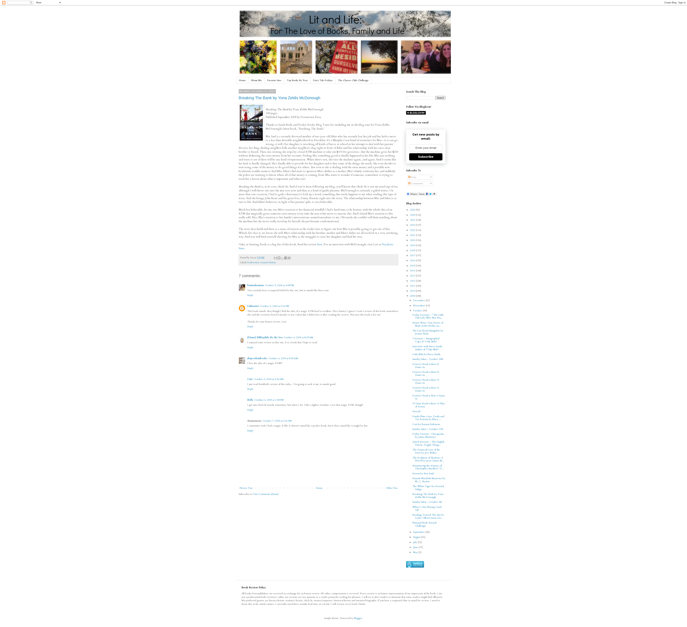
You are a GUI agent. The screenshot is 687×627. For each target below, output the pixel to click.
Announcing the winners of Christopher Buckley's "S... (428, 467)
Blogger (358, 618)
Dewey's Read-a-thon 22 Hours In (425, 365)
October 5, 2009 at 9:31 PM (274, 306)
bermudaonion (255, 285)
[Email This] (275, 258)
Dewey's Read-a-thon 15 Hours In (425, 381)
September (419, 532)
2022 (413, 230)
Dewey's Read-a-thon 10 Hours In (425, 389)
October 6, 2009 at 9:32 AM (269, 379)
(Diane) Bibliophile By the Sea (264, 337)
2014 (413, 270)
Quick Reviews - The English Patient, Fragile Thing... (428, 443)
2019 (413, 245)
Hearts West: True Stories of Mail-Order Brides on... (427, 324)
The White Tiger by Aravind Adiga (428, 487)
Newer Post (246, 488)
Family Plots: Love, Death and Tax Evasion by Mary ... (428, 418)
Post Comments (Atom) (265, 494)
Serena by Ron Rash (423, 473)
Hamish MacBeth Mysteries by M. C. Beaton (428, 480)
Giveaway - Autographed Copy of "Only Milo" (425, 340)
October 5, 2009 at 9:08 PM (279, 285)
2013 (413, 275)
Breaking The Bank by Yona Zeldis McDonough (279, 98)
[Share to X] (282, 258)
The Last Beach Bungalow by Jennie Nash (427, 332)
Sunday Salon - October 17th (427, 429)
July (415, 542)
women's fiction (268, 262)
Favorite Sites (274, 80)
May (415, 552)
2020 (413, 240)
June (416, 547)
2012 (413, 281)
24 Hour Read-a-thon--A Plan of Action (428, 405)
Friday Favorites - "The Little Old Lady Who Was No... (428, 316)
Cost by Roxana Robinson (426, 424)
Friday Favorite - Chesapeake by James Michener (428, 435)
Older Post (391, 488)
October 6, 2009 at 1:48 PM (269, 400)
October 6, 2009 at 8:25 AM (298, 337)
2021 (413, 235)
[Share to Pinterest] (289, 258)
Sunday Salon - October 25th (427, 359)
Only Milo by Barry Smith (426, 354)
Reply (250, 295)
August (417, 537)
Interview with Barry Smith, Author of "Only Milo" (427, 348)
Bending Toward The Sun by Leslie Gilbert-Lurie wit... (428, 516)
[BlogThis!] (279, 258)
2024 (413, 220)
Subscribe (425, 156)
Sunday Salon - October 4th (427, 502)
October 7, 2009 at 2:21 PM (277, 421)
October (418, 310)
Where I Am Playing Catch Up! (427, 508)
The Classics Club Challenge (353, 80)
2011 (413, 286)
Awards (416, 411)
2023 (413, 225)
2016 (413, 260)
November (419, 305)
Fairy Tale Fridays (323, 80)
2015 (413, 265)
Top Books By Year (297, 80)
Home (242, 80)
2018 (413, 250)
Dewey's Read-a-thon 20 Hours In (425, 373)
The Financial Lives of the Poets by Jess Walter (426, 451)
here (319, 244)
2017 (413, 255)
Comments (416, 183)
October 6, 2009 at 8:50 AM (283, 358)
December (419, 300)
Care (250, 379)
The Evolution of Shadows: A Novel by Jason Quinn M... (428, 459)
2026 (413, 209)
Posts (413, 177)
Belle (250, 400)
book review (253, 262)
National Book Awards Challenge (424, 524)
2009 (413, 296)
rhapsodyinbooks (257, 358)
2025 (413, 215)
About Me (256, 80)
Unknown (253, 306)
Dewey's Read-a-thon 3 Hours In (428, 397)
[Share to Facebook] (286, 258)
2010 (413, 291)
